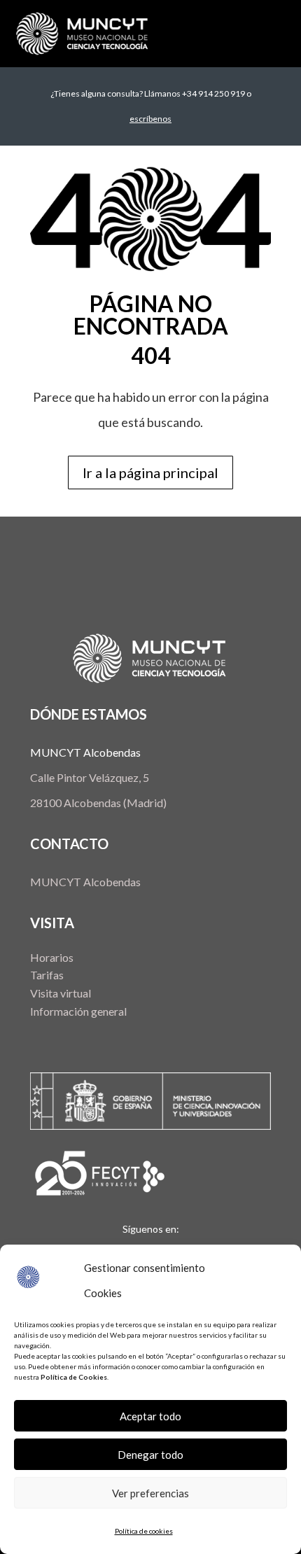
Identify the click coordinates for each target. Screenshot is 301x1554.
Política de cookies (144, 1531)
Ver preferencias (150, 1493)
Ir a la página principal (150, 472)
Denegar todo (150, 1454)
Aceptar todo (150, 1416)
